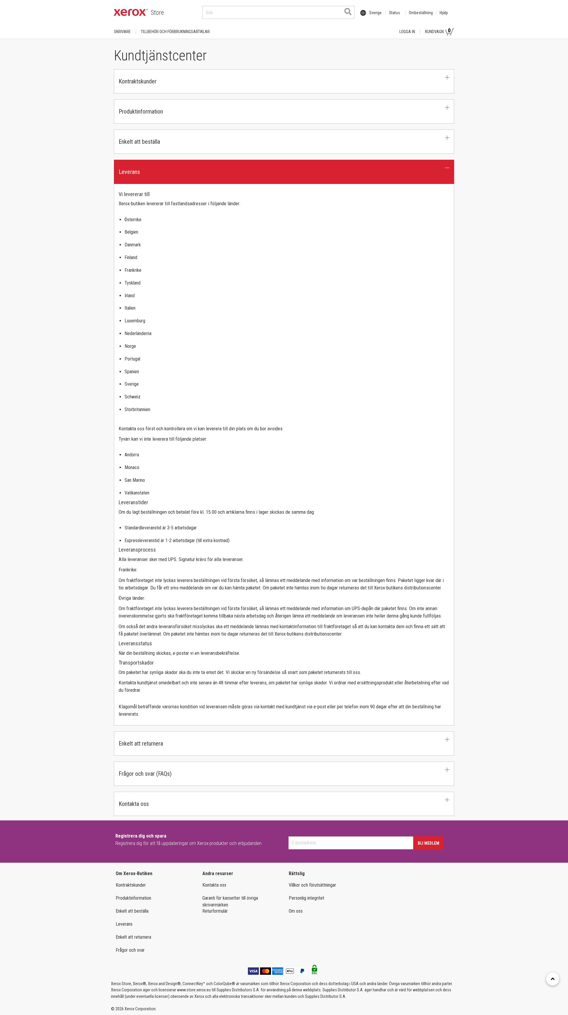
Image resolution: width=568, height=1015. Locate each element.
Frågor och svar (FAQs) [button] (145, 773)
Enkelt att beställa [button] (139, 141)
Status (394, 12)
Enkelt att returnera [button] (141, 743)
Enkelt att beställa (132, 911)
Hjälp (444, 12)
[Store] (131, 12)
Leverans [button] (129, 171)
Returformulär (215, 911)
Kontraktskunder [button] (137, 81)
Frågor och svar (130, 950)
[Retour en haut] (552, 978)
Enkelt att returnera (133, 937)
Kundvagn (438, 30)
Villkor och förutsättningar (312, 885)
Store (157, 12)
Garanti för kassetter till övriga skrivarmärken (230, 901)
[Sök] (347, 11)
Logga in (407, 31)
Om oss (296, 911)
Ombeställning (421, 12)
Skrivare (122, 31)
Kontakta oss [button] (134, 803)
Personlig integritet (306, 898)
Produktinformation (133, 898)
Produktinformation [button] (141, 111)
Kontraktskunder (131, 885)
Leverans (124, 924)
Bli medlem (428, 843)
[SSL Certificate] (314, 971)
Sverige (375, 12)
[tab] (284, 81)
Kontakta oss (214, 885)
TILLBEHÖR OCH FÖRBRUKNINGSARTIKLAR (175, 31)
